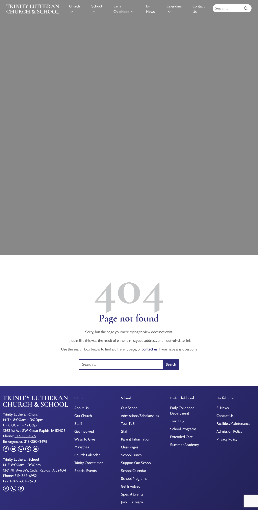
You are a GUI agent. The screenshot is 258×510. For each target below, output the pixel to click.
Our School (129, 408)
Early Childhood (121, 9)
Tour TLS (128, 423)
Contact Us (198, 9)
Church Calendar (87, 455)
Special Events (85, 471)
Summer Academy (184, 445)
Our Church (83, 416)
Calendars (174, 6)
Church (74, 6)
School (96, 6)
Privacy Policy (226, 439)
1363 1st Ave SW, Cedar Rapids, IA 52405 (34, 430)
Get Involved (84, 431)
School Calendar (133, 471)
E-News (150, 9)
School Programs (134, 478)
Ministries (81, 447)
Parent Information (135, 439)
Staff (78, 423)
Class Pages (129, 447)
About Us (81, 408)
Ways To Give (84, 439)
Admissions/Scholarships (140, 416)
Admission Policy (229, 431)
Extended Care (181, 437)
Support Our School (136, 463)
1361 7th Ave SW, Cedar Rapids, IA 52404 (34, 470)
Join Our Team (132, 502)
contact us (150, 349)
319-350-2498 (35, 441)
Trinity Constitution (88, 463)
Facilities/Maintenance (233, 423)
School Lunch (131, 455)
